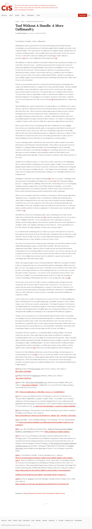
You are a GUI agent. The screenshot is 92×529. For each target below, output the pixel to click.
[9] (45, 217)
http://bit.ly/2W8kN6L (30, 385)
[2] (24, 58)
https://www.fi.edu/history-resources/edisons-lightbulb (55, 406)
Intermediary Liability (53, 493)
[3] (56, 58)
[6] (49, 178)
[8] (24, 210)
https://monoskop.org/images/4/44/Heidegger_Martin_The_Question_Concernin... (45, 415)
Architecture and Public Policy (36, 493)
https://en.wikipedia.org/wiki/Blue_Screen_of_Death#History (42, 392)
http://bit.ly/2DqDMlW (23, 371)
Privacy (62, 493)
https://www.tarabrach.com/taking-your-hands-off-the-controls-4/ (42, 474)
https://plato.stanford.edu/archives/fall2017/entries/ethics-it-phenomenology (43, 470)
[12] (35, 354)
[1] (54, 56)
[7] (55, 181)
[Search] (89, 15)
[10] (69, 278)
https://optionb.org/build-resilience (57, 431)
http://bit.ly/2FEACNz (23, 378)
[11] (34, 348)
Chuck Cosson (22, 33)
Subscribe (82, 15)
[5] (46, 150)
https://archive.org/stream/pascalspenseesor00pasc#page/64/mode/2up (42, 484)
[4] (52, 99)
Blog (25, 493)
